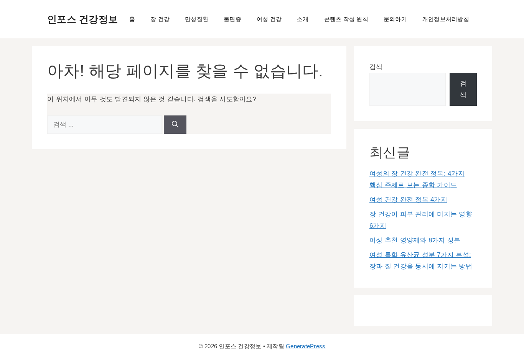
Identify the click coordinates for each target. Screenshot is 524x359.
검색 (376, 67)
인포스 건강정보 (82, 19)
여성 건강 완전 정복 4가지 (408, 199)
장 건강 (160, 19)
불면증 (232, 19)
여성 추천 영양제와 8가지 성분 (414, 240)
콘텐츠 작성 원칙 (346, 19)
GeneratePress (305, 346)
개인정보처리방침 (445, 19)
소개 (303, 19)
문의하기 (395, 19)
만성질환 (196, 19)
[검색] (175, 124)
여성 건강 (269, 19)
